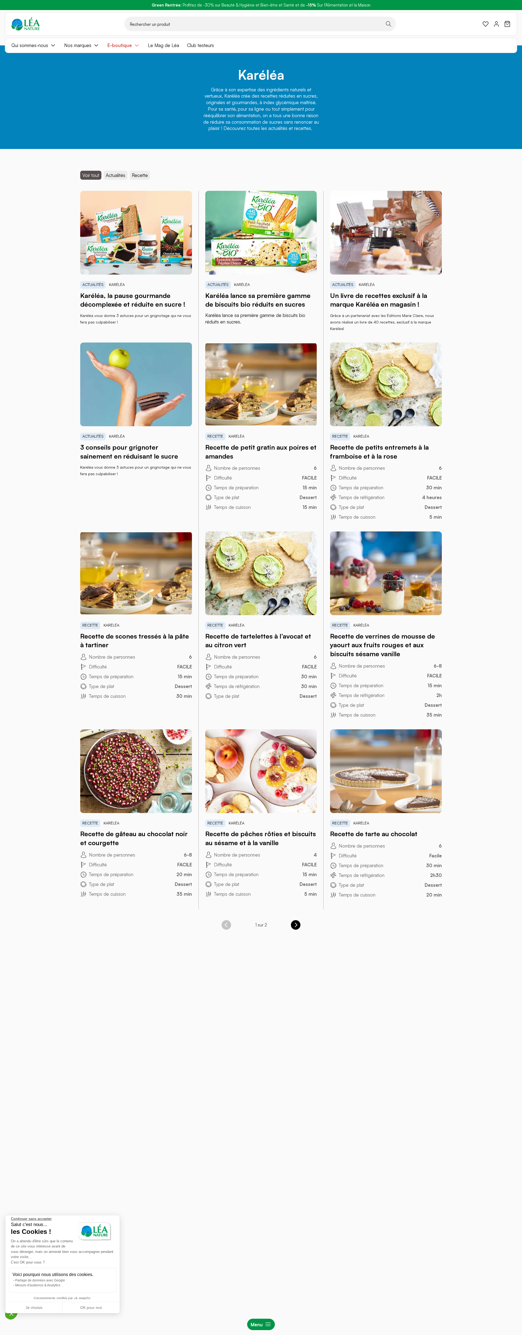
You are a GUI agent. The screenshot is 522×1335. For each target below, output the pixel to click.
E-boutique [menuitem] (119, 45)
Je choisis (34, 1307)
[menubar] (261, 45)
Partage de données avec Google (40, 1280)
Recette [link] (140, 175)
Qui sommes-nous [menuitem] (29, 45)
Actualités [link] (115, 175)
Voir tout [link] (90, 175)
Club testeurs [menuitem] (200, 45)
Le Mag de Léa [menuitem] (163, 45)
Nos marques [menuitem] (77, 45)
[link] (485, 23)
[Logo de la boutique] (25, 23)
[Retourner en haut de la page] (505, 951)
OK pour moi (91, 1307)
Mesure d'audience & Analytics (37, 1285)
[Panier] (507, 23)
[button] (11, 1313)
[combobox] (260, 24)
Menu (257, 1324)
